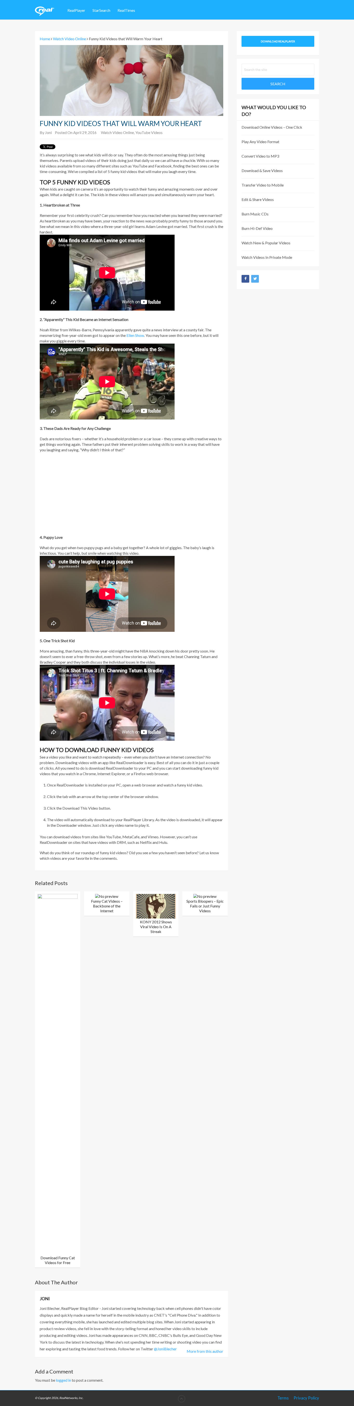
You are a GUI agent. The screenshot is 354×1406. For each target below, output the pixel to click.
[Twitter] (255, 279)
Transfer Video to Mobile (263, 185)
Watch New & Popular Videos (266, 242)
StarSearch (101, 10)
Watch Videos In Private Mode (267, 257)
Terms (283, 1397)
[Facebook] (245, 279)
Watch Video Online (117, 132)
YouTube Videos (149, 132)
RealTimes (126, 10)
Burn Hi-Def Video (257, 228)
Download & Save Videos (262, 170)
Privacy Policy (306, 1397)
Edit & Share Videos (258, 199)
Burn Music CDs (255, 214)
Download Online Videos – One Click (272, 127)
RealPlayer (76, 10)
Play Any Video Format (260, 141)
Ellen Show (135, 335)
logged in (63, 1380)
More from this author (205, 1351)
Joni (48, 132)
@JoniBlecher (165, 1348)
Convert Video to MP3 (260, 156)
